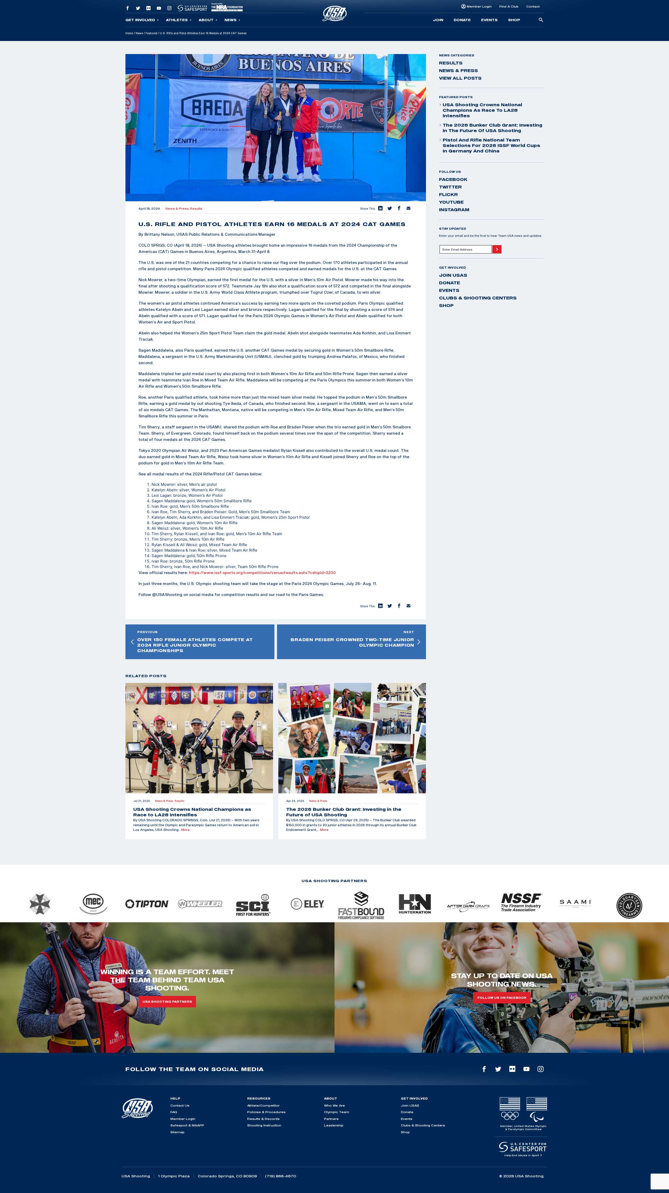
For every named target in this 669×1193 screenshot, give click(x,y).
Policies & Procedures (266, 1112)
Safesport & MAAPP (187, 1125)
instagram (454, 209)
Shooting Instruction (264, 1125)
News (230, 20)
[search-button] (541, 20)
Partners (331, 1118)
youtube (451, 202)
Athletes (177, 20)
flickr (448, 194)
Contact (533, 6)
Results (196, 208)
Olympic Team (336, 1112)
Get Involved (140, 20)
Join (438, 20)
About (206, 20)
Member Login (479, 6)
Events (489, 20)
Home (129, 33)
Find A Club (508, 6)
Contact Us (179, 1105)
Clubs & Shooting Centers (478, 298)
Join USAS (453, 275)
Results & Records (263, 1118)
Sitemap (177, 1132)
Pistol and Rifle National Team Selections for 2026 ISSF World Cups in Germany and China (491, 145)
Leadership (333, 1125)
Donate (462, 20)
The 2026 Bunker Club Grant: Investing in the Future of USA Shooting (492, 128)
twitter (450, 187)
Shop (514, 20)
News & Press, (177, 208)
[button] (380, 208)
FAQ (173, 1112)
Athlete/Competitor (263, 1105)
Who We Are (334, 1105)
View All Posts (460, 78)
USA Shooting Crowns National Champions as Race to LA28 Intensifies (482, 110)
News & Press (458, 70)
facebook (453, 179)
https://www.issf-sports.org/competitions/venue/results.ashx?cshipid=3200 (262, 572)
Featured (151, 33)
